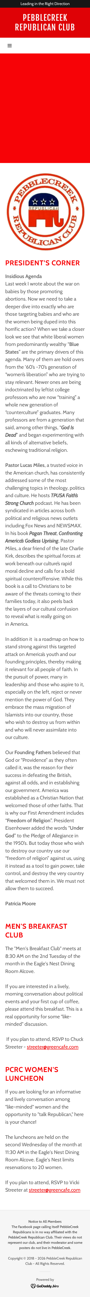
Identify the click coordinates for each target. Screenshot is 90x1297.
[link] (45, 22)
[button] (9, 45)
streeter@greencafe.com (52, 1047)
